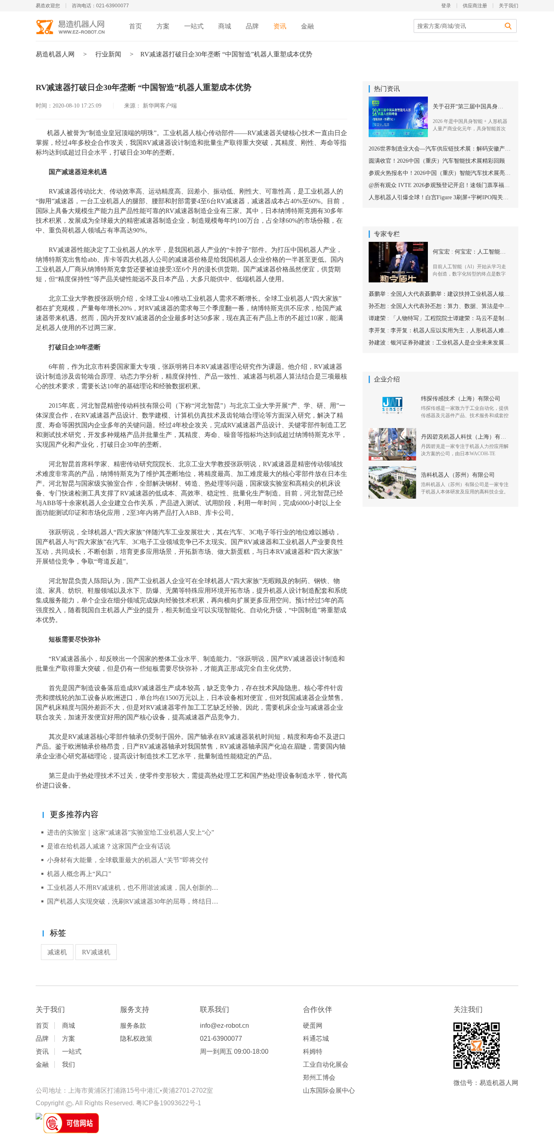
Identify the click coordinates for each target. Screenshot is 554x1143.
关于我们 (508, 6)
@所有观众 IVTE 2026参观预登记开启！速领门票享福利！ (440, 185)
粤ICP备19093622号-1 (168, 1103)
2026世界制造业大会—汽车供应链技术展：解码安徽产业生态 (440, 149)
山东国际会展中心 (329, 1090)
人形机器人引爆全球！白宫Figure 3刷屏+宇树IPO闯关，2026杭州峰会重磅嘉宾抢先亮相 (440, 197)
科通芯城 (316, 1038)
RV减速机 (96, 952)
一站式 (194, 26)
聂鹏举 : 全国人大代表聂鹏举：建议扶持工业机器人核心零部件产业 (440, 294)
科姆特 (312, 1051)
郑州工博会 (319, 1077)
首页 (135, 26)
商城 (224, 26)
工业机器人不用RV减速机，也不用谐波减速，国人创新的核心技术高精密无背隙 (135, 887)
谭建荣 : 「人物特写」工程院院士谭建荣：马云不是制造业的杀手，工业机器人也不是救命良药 (440, 318)
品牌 (252, 26)
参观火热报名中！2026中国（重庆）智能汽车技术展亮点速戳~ (440, 173)
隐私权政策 (136, 1038)
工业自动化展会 (325, 1064)
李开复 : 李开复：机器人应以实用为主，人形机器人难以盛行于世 (440, 330)
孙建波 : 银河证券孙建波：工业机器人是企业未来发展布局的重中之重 (440, 343)
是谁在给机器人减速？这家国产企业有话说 (108, 846)
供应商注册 (475, 6)
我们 (68, 1064)
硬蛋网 (312, 1025)
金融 (307, 26)
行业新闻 (108, 54)
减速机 (57, 952)
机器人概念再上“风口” (79, 873)
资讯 (279, 26)
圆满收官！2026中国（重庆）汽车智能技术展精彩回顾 (437, 161)
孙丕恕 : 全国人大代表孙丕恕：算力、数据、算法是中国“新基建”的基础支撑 (440, 306)
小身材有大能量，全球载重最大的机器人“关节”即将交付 (127, 860)
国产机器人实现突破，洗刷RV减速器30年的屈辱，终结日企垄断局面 (135, 901)
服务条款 (133, 1025)
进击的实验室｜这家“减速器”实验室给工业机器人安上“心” (130, 832)
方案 (163, 26)
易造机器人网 (55, 54)
